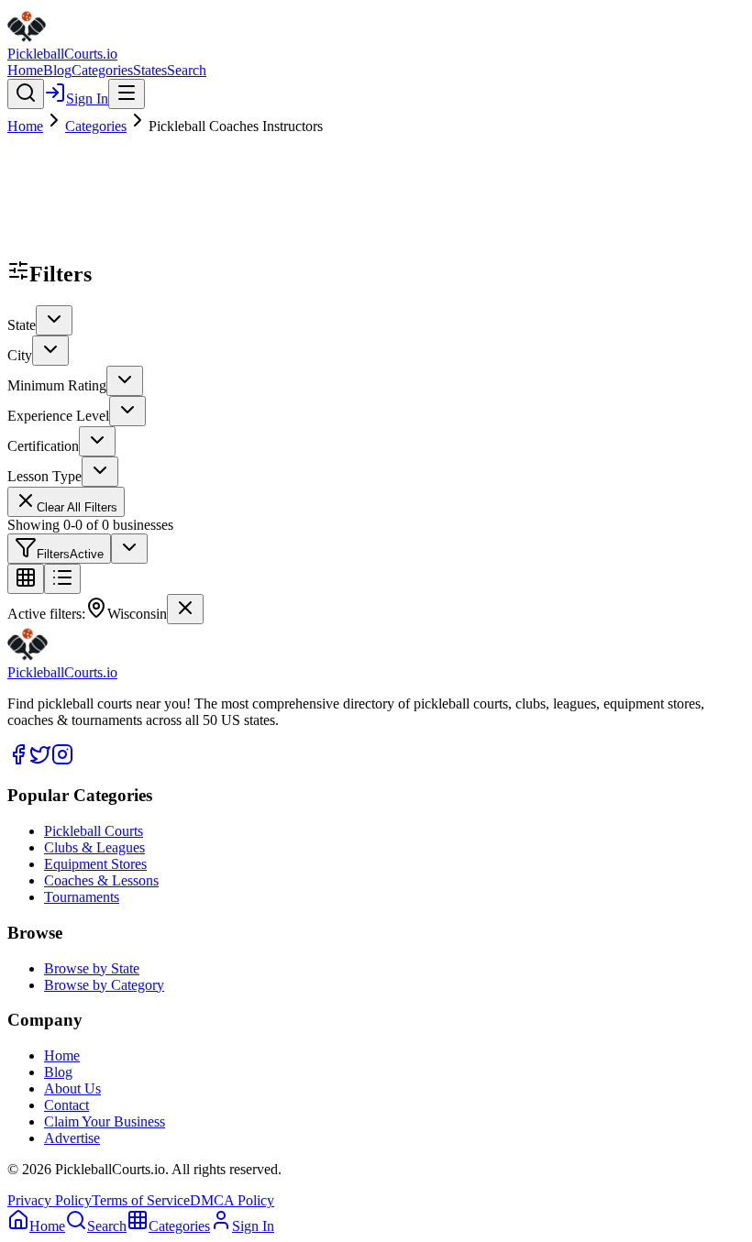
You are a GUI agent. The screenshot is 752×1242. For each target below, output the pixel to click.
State (21, 325)
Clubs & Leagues (94, 847)
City (19, 355)
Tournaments (81, 897)
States (150, 70)
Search (186, 70)
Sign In (87, 98)
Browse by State (91, 968)
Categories (102, 70)
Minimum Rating (56, 385)
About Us (72, 1088)
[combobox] (54, 320)
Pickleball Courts (93, 831)
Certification (43, 446)
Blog (57, 70)
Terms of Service (141, 1200)
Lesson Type (44, 476)
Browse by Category (104, 985)
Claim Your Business (104, 1121)
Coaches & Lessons (101, 880)
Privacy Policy (49, 1200)
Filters (70, 554)
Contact (66, 1105)
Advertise (72, 1138)
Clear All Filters (77, 507)
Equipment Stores (95, 864)
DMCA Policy (232, 1200)
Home (25, 70)
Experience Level (58, 415)
